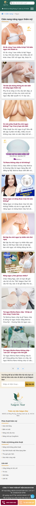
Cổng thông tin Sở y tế (10, 468)
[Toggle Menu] (32, 9)
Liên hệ (5, 478)
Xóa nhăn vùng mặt (9, 457)
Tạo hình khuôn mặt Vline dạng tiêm (14, 450)
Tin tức (5, 471)
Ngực (17, 14)
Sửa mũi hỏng (7, 426)
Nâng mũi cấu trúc (9, 433)
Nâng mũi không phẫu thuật (12, 447)
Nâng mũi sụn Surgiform (10, 436)
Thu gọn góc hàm (8, 454)
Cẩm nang (9, 14)
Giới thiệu (6, 475)
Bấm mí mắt (6, 429)
